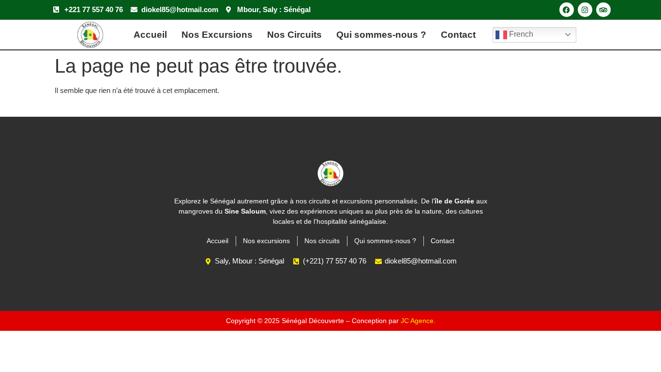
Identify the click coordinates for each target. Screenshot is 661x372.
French (520, 34)
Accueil (150, 35)
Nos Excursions (217, 35)
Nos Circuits (294, 35)
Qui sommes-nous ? (381, 35)
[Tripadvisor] (603, 9)
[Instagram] (585, 9)
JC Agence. (418, 321)
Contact (458, 35)
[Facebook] (566, 9)
